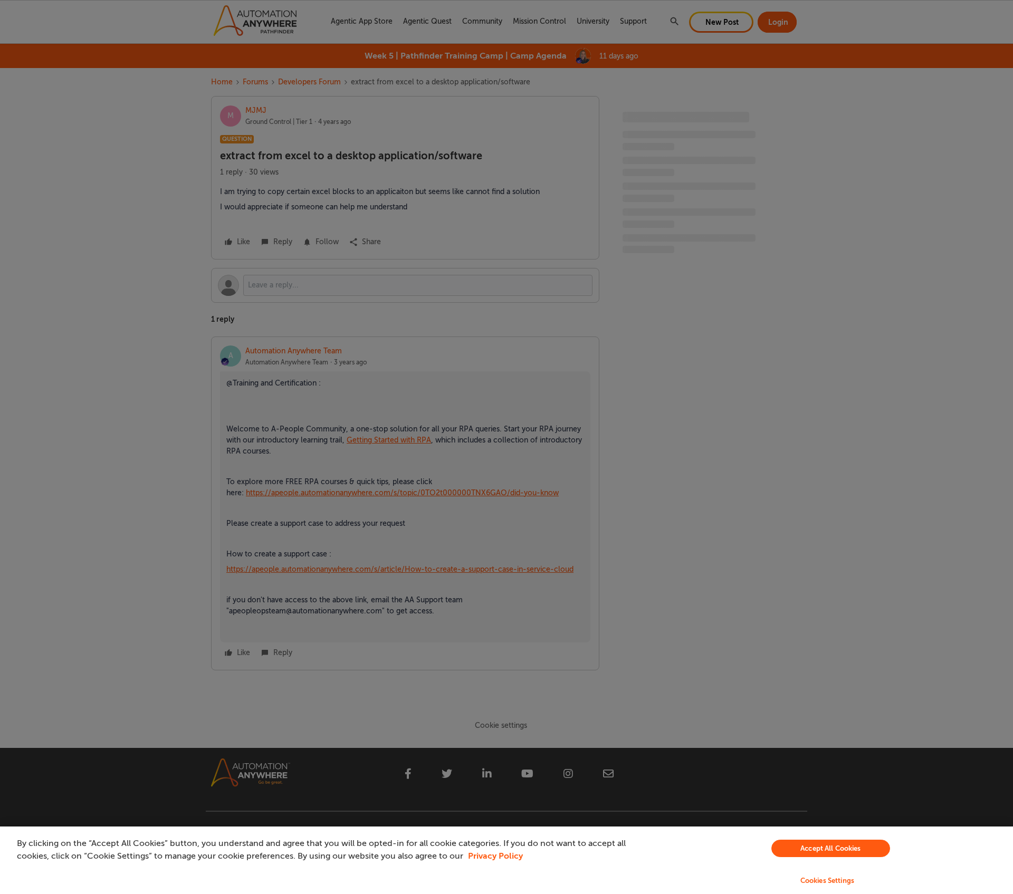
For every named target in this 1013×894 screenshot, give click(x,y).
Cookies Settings (827, 881)
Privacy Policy (495, 856)
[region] (506, 860)
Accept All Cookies (830, 848)
